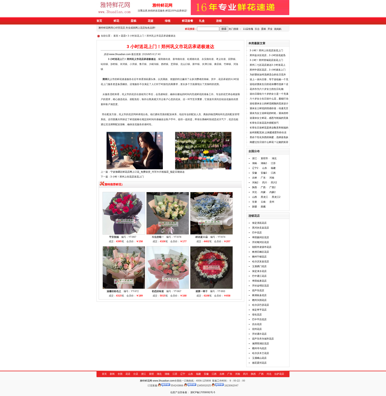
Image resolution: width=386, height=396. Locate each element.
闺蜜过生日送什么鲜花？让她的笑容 (269, 142)
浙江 (254, 158)
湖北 (274, 158)
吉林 (254, 177)
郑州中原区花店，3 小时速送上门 (267, 69)
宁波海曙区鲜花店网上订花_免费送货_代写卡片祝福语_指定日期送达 (147, 171)
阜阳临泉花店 (259, 280)
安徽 (254, 172)
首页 (115, 35)
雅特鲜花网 (146, 380)
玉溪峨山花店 (259, 358)
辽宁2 (255, 168)
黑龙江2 (276, 197)
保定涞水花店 (259, 271)
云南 (263, 201)
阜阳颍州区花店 (260, 237)
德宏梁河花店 (259, 362)
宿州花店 (257, 329)
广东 (263, 177)
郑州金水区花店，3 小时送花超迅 (267, 55)
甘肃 (254, 201)
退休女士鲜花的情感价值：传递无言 (269, 108)
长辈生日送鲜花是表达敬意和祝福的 (269, 127)
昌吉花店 (257, 324)
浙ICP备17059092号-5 (202, 392)
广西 (263, 187)
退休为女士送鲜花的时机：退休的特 (269, 113)
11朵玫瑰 (248, 29)
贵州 (271, 201)
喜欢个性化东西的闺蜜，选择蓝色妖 (269, 137)
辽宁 (182, 373)
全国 (120, 373)
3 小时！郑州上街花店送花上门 (127, 176)
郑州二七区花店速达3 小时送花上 (267, 65)
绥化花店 (257, 314)
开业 (270, 29)
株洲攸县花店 (259, 295)
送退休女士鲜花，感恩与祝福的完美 (269, 118)
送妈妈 (277, 29)
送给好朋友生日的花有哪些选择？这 (269, 84)
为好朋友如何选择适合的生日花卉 (268, 74)
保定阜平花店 (259, 309)
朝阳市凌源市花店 (261, 247)
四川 (264, 182)
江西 (273, 172)
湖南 (254, 163)
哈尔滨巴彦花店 (260, 305)
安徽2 (264, 172)
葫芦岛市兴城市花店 (263, 338)
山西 (254, 197)
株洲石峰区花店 (260, 251)
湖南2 (264, 163)
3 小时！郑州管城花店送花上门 (266, 60)
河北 (254, 192)
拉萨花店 (279, 373)
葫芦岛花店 (258, 290)
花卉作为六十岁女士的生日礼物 (266, 89)
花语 (123, 35)
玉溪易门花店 (259, 266)
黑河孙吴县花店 (260, 227)
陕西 (254, 187)
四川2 (274, 182)
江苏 (273, 163)
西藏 (263, 206)
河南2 (255, 182)
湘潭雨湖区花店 (260, 343)
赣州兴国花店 (259, 300)
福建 (273, 168)
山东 (264, 168)
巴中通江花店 (259, 276)
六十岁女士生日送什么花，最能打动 (269, 98)
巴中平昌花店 (259, 319)
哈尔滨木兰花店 (260, 353)
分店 (135, 373)
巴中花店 (257, 232)
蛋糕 (263, 29)
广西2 (272, 187)
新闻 (112, 373)
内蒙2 (272, 192)
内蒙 (263, 192)
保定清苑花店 (259, 223)
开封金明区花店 (260, 285)
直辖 (151, 373)
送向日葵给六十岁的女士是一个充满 (269, 93)
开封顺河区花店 (260, 242)
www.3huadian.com (120, 54)
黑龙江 (264, 197)
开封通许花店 (259, 333)
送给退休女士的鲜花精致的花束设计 (269, 103)
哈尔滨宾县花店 (260, 261)
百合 (257, 29)
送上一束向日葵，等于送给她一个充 (269, 79)
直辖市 (264, 158)
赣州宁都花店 (259, 256)
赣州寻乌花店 (259, 348)
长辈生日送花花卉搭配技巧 (264, 122)
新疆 (254, 206)
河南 (271, 177)
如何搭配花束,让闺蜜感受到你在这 (268, 132)
